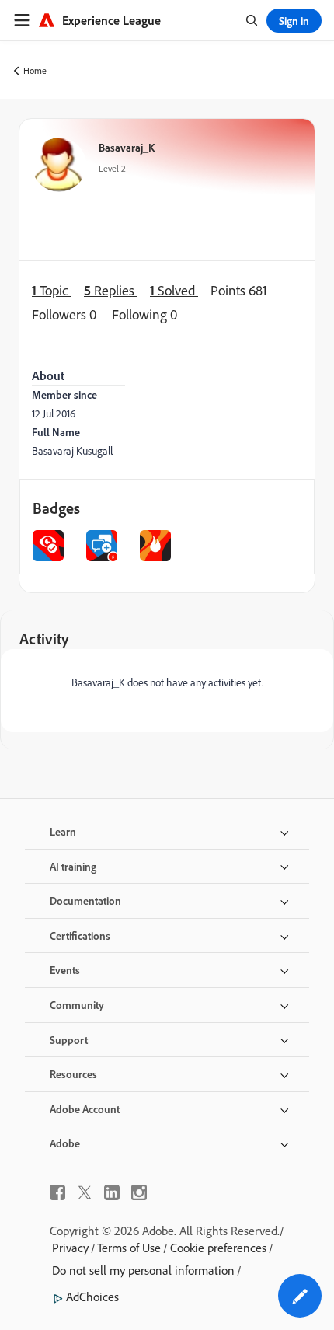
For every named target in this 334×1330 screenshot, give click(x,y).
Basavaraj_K (127, 147)
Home (35, 70)
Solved (174, 289)
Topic (51, 289)
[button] (300, 1296)
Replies (110, 289)
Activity (44, 638)
